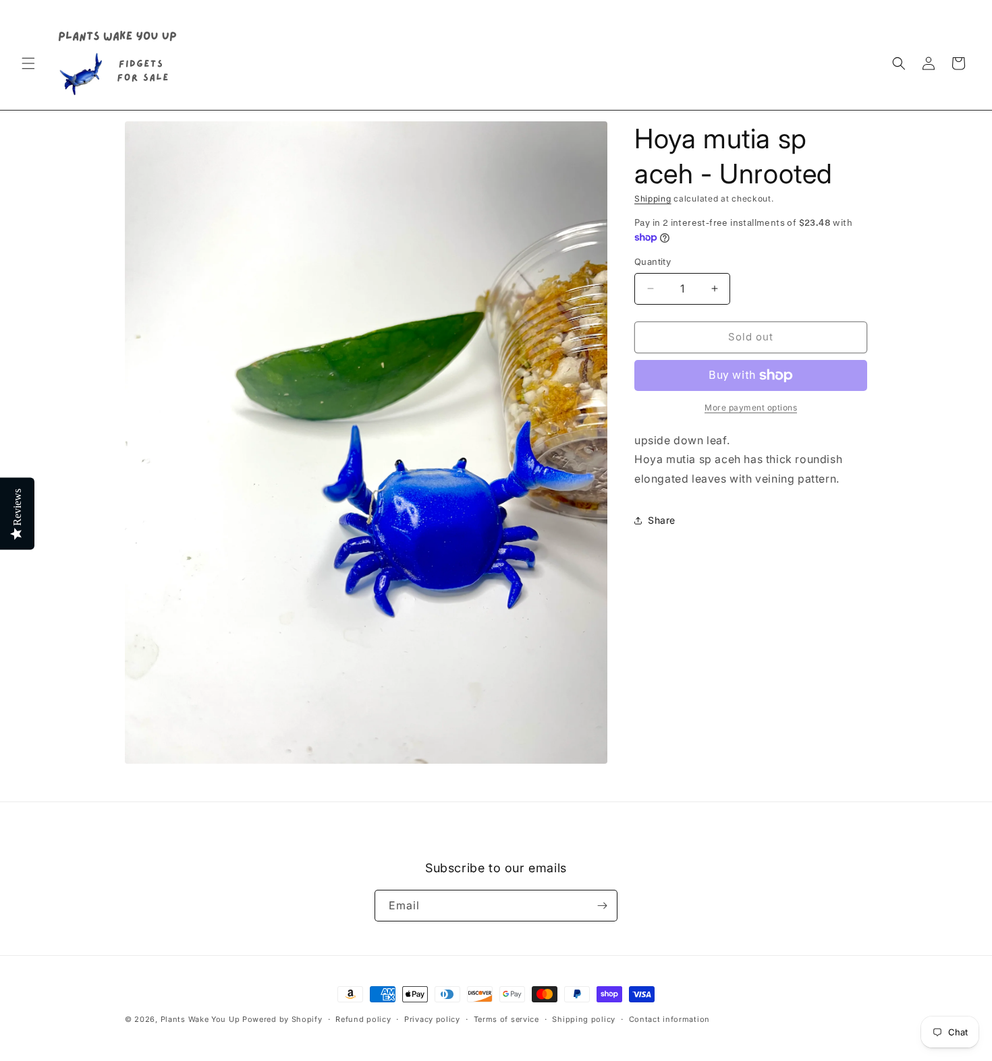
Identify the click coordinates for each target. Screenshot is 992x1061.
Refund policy (363, 1019)
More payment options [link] (751, 407)
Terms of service (506, 1019)
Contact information (669, 1019)
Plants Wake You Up (200, 1019)
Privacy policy (432, 1019)
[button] (28, 63)
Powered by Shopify (282, 1019)
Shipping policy (583, 1019)
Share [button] (662, 520)
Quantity (652, 261)
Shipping (652, 198)
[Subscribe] (602, 905)
